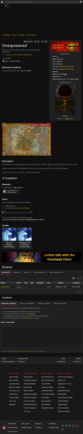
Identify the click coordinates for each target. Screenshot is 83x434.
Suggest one (69, 119)
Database (7, 35)
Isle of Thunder (31, 35)
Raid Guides (13, 394)
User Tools (25, 424)
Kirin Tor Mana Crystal (12, 61)
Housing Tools (23, 359)
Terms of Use (13, 431)
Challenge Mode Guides (31, 404)
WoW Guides (14, 373)
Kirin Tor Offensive (24, 208)
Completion (11, 178)
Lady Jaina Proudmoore (66, 66)
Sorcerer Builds (63, 408)
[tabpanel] (41, 284)
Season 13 (61, 380)
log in (18, 351)
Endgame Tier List (64, 384)
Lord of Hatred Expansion (66, 377)
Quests (14, 35)
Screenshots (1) (65, 82)
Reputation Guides (30, 394)
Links (45, 41)
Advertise (52, 424)
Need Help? (12, 424)
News (4, 359)
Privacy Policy (54, 428)
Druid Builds (62, 394)
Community (61, 362)
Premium (38, 428)
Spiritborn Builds (64, 411)
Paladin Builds (63, 401)
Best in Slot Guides (48, 380)
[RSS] (62, 429)
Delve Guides (14, 380)
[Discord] (62, 425)
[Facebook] (73, 425)
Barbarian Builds (64, 391)
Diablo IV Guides (64, 373)
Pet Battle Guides (30, 397)
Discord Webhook (8, 362)
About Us (38, 424)
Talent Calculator (15, 397)
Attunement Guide (48, 377)
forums (25, 318)
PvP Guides (45, 397)
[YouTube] (76, 425)
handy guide (31, 314)
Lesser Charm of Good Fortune (12, 191)
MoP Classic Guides (31, 373)
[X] (66, 425)
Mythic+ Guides (14, 387)
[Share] (81, 2)
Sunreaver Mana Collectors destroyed (18, 55)
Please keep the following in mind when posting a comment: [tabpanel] (24, 329)
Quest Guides (28, 391)
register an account (27, 351)
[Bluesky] (69, 425)
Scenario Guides (29, 401)
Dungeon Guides (30, 384)
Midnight (12, 404)
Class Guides (13, 377)
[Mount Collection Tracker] (41, 257)
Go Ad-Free (77, 362)
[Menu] (2, 2)
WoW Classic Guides (48, 373)
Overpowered (5, 287)
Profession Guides (15, 391)
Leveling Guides (15, 384)
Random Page (26, 428)
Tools (63, 359)
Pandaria (21, 35)
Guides (78, 359)
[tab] (6, 272)
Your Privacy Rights (14, 428)
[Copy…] (73, 278)
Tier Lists (12, 401)
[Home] (4, 429)
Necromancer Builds (65, 397)
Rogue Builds (62, 404)
